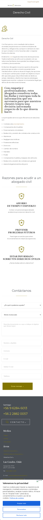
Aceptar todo (21, 503)
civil (11, 57)
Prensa (6, 438)
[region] (21, 500)
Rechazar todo (21, 515)
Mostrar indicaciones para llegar (13, 479)
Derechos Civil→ (9, 457)
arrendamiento (18, 124)
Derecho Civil (7, 38)
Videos (6, 435)
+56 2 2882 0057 (11, 471)
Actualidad (7, 442)
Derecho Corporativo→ (11, 451)
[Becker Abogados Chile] (14, 5)
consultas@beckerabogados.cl (17, 475)
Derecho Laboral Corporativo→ (13, 454)
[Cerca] (39, 481)
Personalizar (21, 509)
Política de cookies (16, 498)
